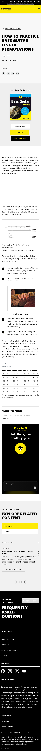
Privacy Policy (5, 721)
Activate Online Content (9, 650)
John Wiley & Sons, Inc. (28, 737)
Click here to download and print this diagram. (18, 250)
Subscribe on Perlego (20, 138)
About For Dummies (8, 639)
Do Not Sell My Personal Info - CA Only (15, 732)
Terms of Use (6, 716)
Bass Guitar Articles (13, 29)
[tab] (20, 526)
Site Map (4, 656)
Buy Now (19, 132)
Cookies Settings (7, 727)
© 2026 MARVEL (7, 749)
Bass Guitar (6, 418)
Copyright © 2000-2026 (9, 737)
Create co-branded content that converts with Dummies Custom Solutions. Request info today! (20, 2)
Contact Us (5, 645)
